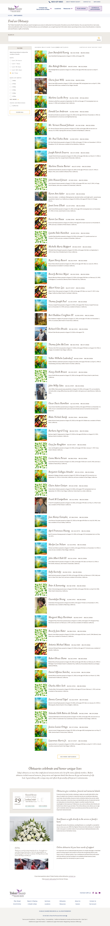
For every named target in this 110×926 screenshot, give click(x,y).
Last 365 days (17, 70)
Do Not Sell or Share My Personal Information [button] (54, 915)
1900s (14, 80)
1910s (14, 83)
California (15, 105)
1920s (14, 87)
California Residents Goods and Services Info (68, 919)
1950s (14, 96)
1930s (14, 90)
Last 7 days (16, 63)
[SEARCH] (99, 38)
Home (10, 15)
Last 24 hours (17, 60)
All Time (15, 73)
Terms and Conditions (28, 919)
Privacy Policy (41, 919)
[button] (43, 8)
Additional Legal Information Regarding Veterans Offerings (64, 921)
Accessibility (49, 919)
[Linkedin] (96, 893)
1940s (14, 93)
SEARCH (11, 34)
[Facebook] (93, 893)
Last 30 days (16, 66)
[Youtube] (99, 893)
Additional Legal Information (37, 921)
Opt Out (84, 919)
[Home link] (15, 8)
